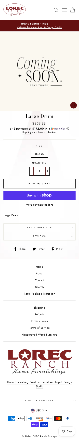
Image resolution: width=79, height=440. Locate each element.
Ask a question (39, 227)
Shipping (27, 132)
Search (39, 287)
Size (39, 146)
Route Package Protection (39, 294)
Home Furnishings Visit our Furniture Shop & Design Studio (39, 384)
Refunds (39, 314)
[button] (39, 129)
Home (39, 267)
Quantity (39, 162)
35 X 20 (39, 154)
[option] (39, 26)
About (39, 273)
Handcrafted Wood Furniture (39, 335)
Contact (39, 280)
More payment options (39, 205)
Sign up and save (39, 400)
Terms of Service (39, 328)
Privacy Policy (39, 321)
